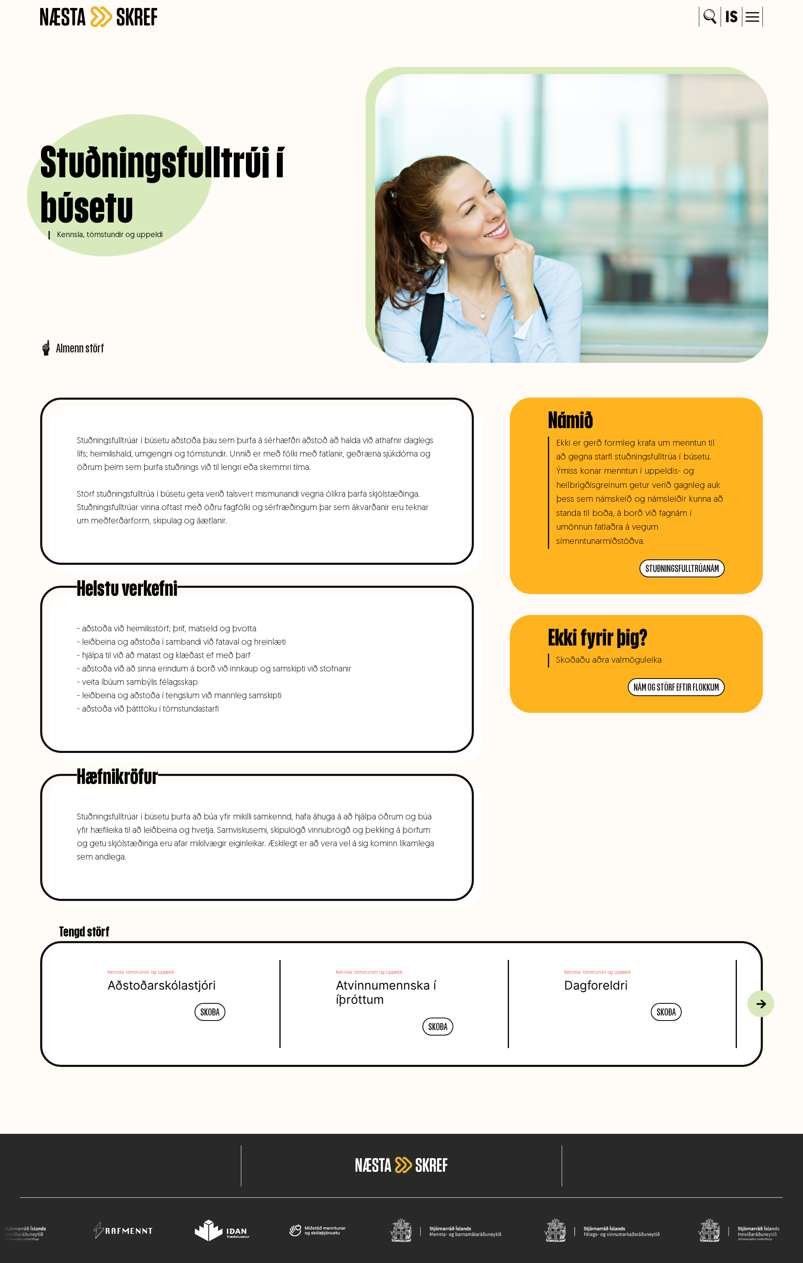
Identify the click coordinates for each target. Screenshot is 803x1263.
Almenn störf (80, 347)
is (731, 18)
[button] (752, 17)
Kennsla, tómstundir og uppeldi (110, 235)
